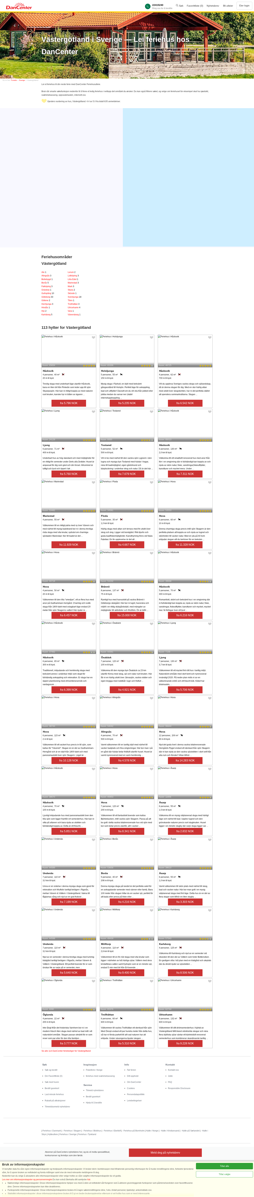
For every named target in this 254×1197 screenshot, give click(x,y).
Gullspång (47, 293)
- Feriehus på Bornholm (133, 1131)
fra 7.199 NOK (69, 901)
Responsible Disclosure (179, 1088)
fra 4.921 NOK (127, 689)
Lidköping (73, 275)
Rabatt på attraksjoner (55, 1100)
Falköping (47, 286)
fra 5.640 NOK (69, 972)
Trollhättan (73, 304)
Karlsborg (46, 314)
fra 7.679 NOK (127, 473)
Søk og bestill (51, 1070)
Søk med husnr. (52, 1082)
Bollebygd (47, 279)
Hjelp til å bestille (94, 1102)
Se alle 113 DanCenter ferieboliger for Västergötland (66, 1051)
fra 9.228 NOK (185, 1043)
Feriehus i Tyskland (87, 1134)
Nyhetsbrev (213, 5)
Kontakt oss (173, 1070)
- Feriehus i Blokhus (91, 1131)
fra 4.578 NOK (127, 760)
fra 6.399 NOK (69, 689)
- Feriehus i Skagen (72, 1131)
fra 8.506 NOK (185, 972)
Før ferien (131, 1070)
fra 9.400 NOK (127, 972)
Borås (45, 283)
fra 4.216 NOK (127, 901)
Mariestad (73, 283)
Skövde (72, 293)
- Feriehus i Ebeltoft (112, 1131)
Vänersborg (74, 314)
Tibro (71, 300)
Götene (45, 300)
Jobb (170, 1076)
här (88, 1179)
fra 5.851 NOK (69, 831)
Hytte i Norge (152, 1131)
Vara (71, 311)
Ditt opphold (132, 1076)
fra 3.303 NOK (185, 901)
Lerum (72, 272)
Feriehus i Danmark (52, 1131)
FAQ (170, 1082)
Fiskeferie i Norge (94, 1070)
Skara (71, 290)
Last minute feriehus (54, 1094)
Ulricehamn (74, 307)
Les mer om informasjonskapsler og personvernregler (27, 1179)
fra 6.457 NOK (69, 615)
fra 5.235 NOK (127, 403)
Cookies (131, 1088)
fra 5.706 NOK (185, 689)
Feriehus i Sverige (68, 1134)
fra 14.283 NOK (185, 760)
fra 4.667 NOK (127, 544)
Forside (14, 80)
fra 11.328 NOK (185, 544)
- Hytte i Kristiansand (169, 1131)
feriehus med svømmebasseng (100, 1076)
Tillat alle (224, 1166)
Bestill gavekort (52, 1088)
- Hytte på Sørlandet (190, 1131)
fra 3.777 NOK (69, 1043)
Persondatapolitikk (135, 1094)
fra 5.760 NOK (69, 473)
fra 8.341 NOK (127, 831)
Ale (43, 272)
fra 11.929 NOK (68, 544)
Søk (180, 5)
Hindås (45, 307)
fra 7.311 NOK (185, 473)
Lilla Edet (73, 279)
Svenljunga (74, 297)
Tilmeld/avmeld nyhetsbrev (57, 1106)
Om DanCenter (134, 1082)
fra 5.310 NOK (127, 1043)
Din (53, 1076)
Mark (71, 286)
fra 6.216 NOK (185, 615)
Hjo (43, 311)
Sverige (22, 80)
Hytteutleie (53, 1134)
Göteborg (47, 297)
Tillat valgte (224, 1174)
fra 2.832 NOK (185, 831)
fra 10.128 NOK (68, 760)
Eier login (244, 5)
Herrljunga (47, 304)
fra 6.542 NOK (185, 403)
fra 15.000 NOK (127, 615)
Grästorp (46, 290)
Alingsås (46, 275)
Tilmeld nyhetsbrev (95, 1090)
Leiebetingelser (134, 1100)
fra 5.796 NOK (69, 403)
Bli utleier (228, 5)
